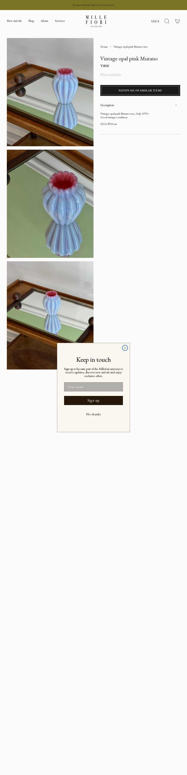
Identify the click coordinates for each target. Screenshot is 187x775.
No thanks (93, 414)
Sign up (94, 400)
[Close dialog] (125, 348)
